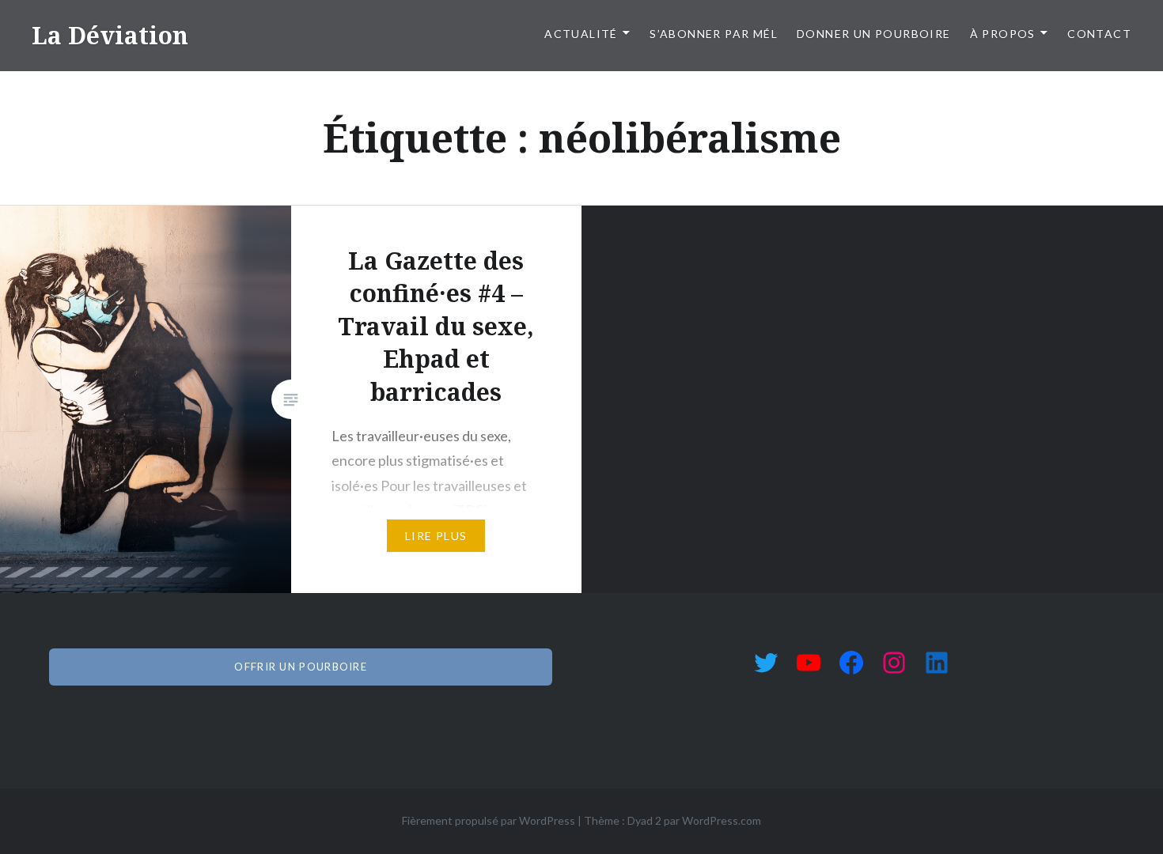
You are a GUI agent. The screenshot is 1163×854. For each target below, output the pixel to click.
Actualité (581, 33)
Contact (1099, 33)
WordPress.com (721, 820)
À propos (1003, 33)
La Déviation (110, 35)
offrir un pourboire (300, 666)
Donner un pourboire (874, 33)
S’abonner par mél (714, 33)
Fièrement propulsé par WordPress (488, 820)
